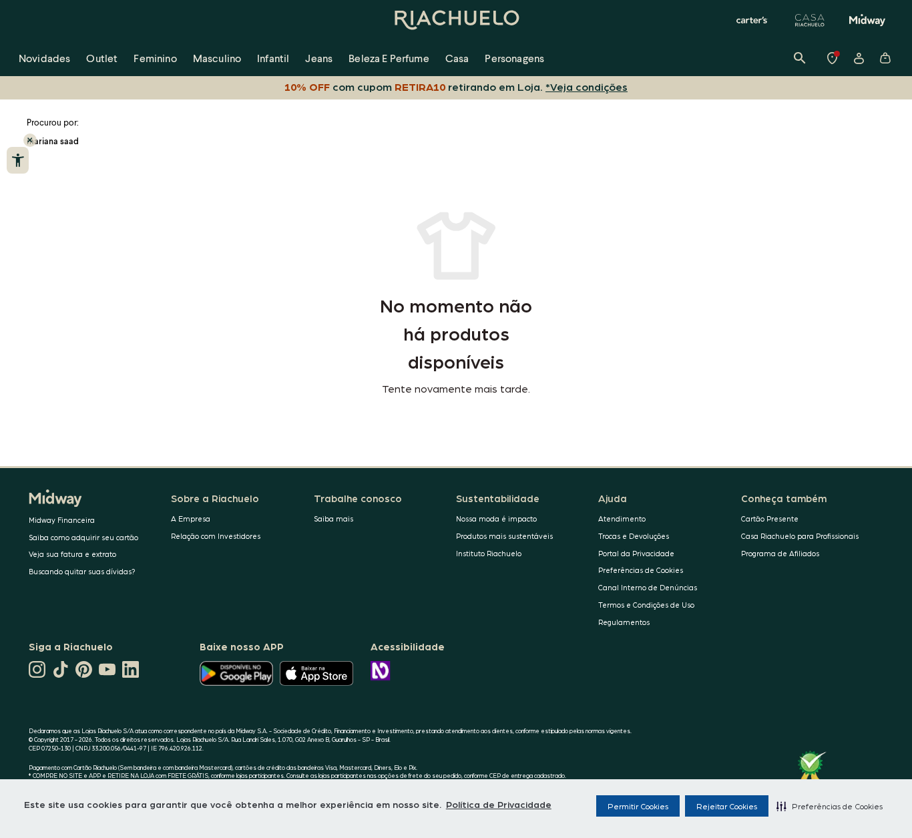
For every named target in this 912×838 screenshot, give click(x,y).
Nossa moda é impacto (496, 518)
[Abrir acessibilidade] (18, 160)
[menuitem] (44, 58)
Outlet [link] (102, 57)
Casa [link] (457, 57)
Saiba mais (333, 518)
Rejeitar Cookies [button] (726, 806)
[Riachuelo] (456, 20)
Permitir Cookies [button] (638, 806)
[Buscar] (799, 58)
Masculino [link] (217, 57)
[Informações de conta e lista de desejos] (858, 58)
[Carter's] (752, 20)
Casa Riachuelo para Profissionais (800, 536)
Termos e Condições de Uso (646, 605)
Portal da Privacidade (636, 553)
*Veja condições (586, 86)
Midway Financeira (62, 520)
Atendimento (622, 518)
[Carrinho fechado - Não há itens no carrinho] (885, 58)
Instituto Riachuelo (488, 553)
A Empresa (190, 518)
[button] (829, 806)
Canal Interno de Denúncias (647, 587)
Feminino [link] (155, 57)
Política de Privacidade (498, 804)
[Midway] (867, 20)
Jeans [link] (318, 57)
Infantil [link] (273, 57)
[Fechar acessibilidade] (30, 140)
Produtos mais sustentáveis (504, 536)
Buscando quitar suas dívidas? (82, 571)
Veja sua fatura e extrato (72, 554)
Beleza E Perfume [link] (389, 57)
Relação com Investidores (215, 536)
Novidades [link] (44, 57)
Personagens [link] (514, 57)
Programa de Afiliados (780, 553)
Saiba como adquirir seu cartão (83, 537)
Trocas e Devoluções (633, 536)
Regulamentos (624, 622)
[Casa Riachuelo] (810, 20)
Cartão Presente (770, 518)
